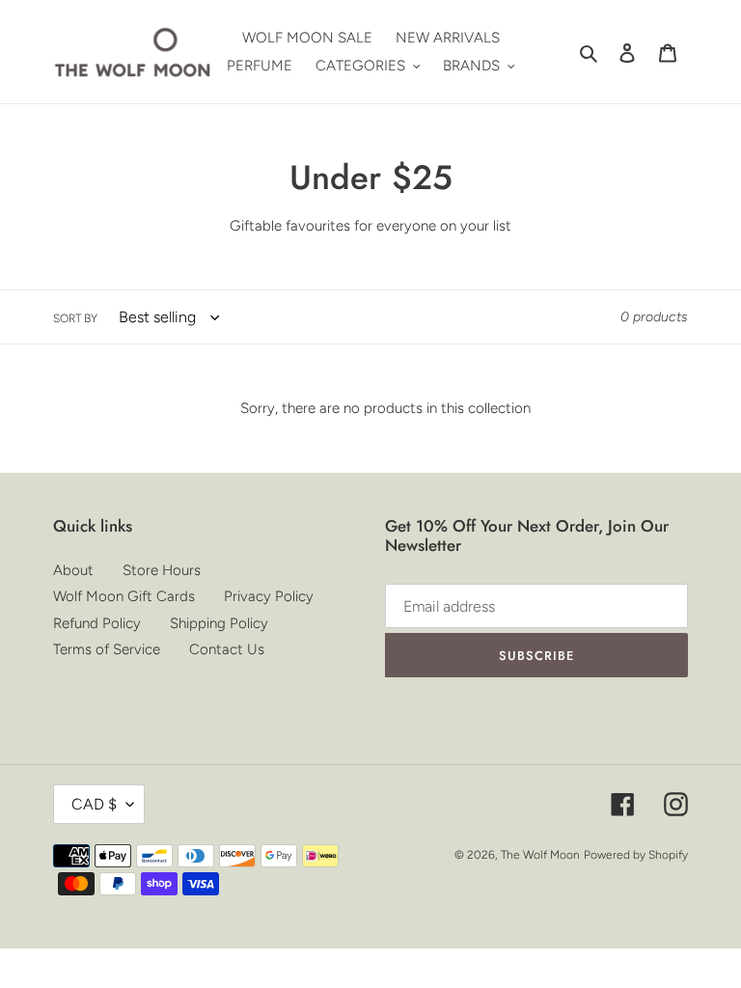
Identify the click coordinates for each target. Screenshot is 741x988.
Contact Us (226, 649)
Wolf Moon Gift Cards (124, 596)
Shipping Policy (219, 623)
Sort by (75, 318)
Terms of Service (106, 649)
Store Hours (162, 570)
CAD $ (94, 804)
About (73, 570)
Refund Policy (97, 623)
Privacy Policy (269, 596)
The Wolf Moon (540, 855)
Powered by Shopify (636, 855)
